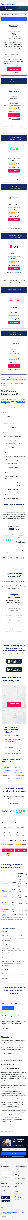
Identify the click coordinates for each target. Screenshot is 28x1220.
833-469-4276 (16, 272)
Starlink (4, 914)
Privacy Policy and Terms (19, 1212)
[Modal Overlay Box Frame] (14, 1147)
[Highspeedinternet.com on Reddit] (15, 1199)
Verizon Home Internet (11, 751)
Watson (17, 770)
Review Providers (4, 1169)
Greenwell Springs (20, 773)
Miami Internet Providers (20, 1178)
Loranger (17, 780)
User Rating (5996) (13, 111)
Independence (7, 770)
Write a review (8, 1008)
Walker (4, 773)
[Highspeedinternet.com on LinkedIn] (18, 1199)
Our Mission (17, 1188)
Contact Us (17, 1191)
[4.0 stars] (16, 108)
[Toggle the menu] (25, 4)
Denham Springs (19, 775)
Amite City (18, 767)
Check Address (12, 69)
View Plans (12, 115)
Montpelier (6, 767)
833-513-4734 (16, 73)
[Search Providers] (11, 1172)
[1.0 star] (10, 108)
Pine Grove (6, 778)
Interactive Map (14, 704)
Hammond (6, 775)
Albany (4, 765)
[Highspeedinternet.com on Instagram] (21, 1197)
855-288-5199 (16, 369)
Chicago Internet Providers (20, 1169)
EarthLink (7, 745)
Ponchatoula (6, 780)
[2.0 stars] (12, 108)
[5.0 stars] (18, 108)
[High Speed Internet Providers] (8, 4)
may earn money (5, 1)
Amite (16, 765)
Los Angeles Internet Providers (21, 1166)
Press (16, 1194)
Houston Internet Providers (20, 1171)
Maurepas (17, 778)
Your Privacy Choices (7, 1213)
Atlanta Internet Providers (20, 1181)
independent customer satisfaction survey (15, 379)
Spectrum (7, 735)
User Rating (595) (14, 265)
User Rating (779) (14, 167)
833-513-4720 (16, 118)
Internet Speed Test (5, 1186)
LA (6, 1131)
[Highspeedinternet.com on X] (18, 1197)
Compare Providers (5, 1166)
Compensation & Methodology (7, 1212)
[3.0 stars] (14, 108)
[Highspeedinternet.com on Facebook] (15, 1197)
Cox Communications (11, 739)
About (16, 1186)
